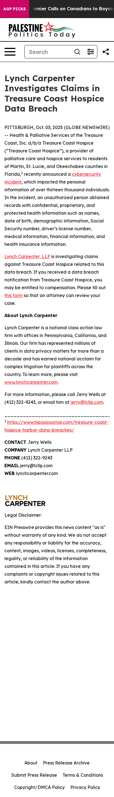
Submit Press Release (34, 775)
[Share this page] (106, 51)
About (30, 763)
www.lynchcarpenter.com (31, 382)
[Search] (77, 51)
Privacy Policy (85, 787)
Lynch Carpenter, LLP (27, 256)
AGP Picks (14, 8)
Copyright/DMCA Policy (39, 787)
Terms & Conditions (83, 775)
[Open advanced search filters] (90, 51)
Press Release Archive (66, 763)
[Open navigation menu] (9, 51)
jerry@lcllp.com (87, 402)
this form (13, 295)
